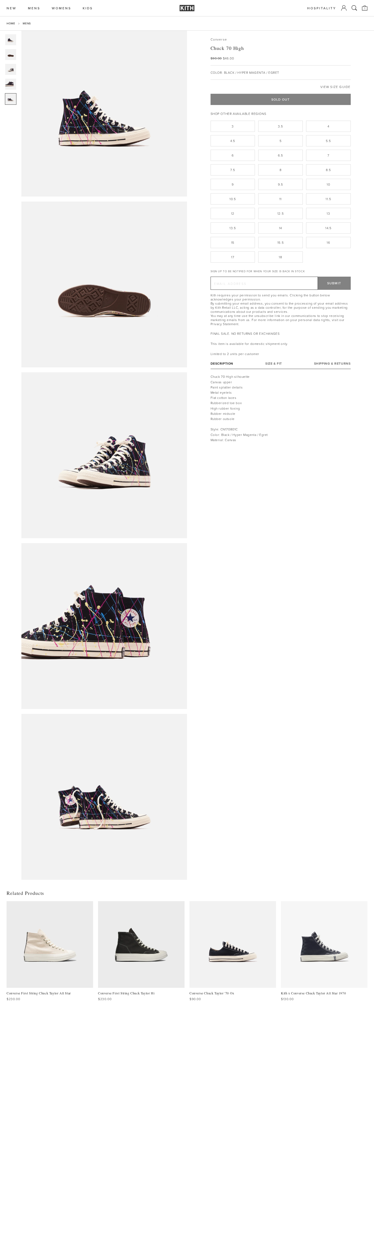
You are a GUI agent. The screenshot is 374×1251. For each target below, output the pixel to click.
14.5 (328, 228)
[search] (354, 8)
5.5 (328, 140)
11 (280, 199)
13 (328, 213)
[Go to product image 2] (10, 54)
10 (328, 184)
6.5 (280, 155)
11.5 (328, 199)
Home (11, 23)
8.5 (328, 170)
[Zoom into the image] (104, 114)
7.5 (232, 170)
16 (328, 242)
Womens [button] (61, 8)
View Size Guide (335, 87)
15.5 (280, 242)
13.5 (232, 228)
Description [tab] (222, 364)
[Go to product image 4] (10, 84)
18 (280, 257)
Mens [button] (34, 8)
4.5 (232, 140)
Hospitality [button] (321, 8)
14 (280, 228)
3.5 (280, 126)
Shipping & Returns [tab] (332, 364)
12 (232, 213)
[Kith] (187, 8)
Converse (219, 39)
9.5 (280, 184)
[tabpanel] (281, 408)
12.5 (280, 213)
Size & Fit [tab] (273, 364)
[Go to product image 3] (10, 69)
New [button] (11, 8)
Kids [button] (88, 8)
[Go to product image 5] (10, 99)
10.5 (232, 199)
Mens (27, 23)
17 (232, 257)
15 (232, 242)
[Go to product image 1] (10, 40)
